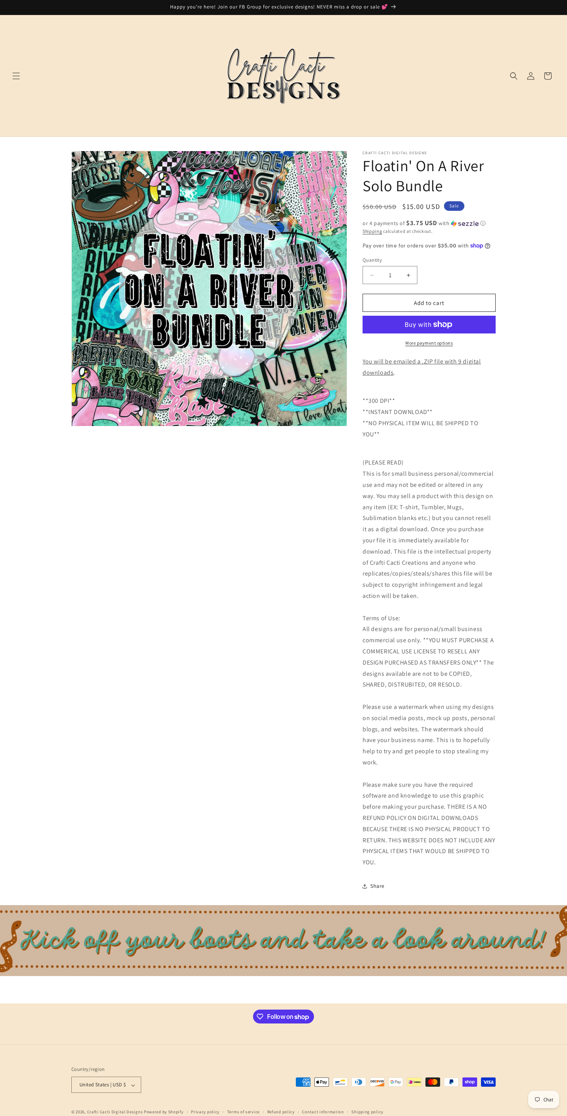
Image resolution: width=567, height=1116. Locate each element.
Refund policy (281, 1111)
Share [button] (377, 885)
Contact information (323, 1111)
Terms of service (243, 1111)
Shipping (372, 231)
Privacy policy (205, 1111)
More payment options (429, 343)
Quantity (372, 260)
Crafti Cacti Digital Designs (115, 1112)
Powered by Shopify (164, 1112)
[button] (16, 75)
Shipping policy (367, 1111)
